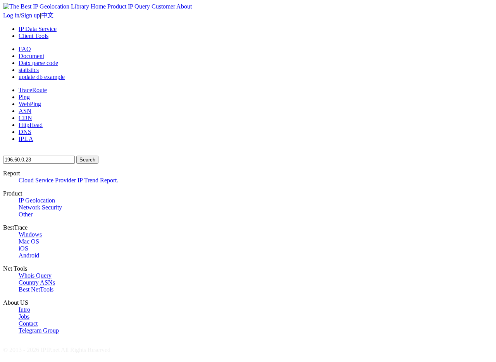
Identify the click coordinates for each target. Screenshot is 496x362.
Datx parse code (38, 63)
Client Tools (33, 36)
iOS (23, 248)
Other (26, 214)
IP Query (139, 6)
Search (87, 160)
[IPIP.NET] (46, 6)
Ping (24, 97)
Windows (30, 234)
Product (116, 6)
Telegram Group (39, 330)
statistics (29, 70)
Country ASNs (37, 282)
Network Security (40, 207)
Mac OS (29, 241)
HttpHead (31, 125)
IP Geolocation (37, 200)
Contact (28, 323)
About (184, 6)
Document (31, 56)
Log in (11, 15)
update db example (42, 77)
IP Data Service (38, 29)
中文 (47, 15)
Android (29, 255)
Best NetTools (36, 289)
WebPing (30, 104)
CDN (25, 118)
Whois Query (35, 275)
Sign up (30, 15)
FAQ (25, 49)
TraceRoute (33, 90)
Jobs (24, 316)
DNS (25, 132)
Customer (163, 6)
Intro (24, 309)
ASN (25, 111)
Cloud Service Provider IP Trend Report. (68, 180)
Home (98, 6)
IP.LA (26, 139)
